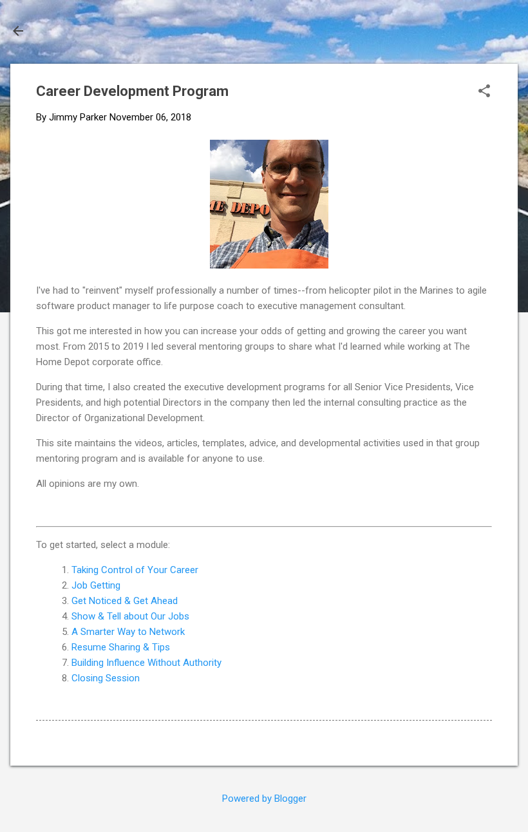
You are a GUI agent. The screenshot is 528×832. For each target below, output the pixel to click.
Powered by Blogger (264, 798)
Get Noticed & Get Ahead (124, 601)
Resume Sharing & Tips (120, 647)
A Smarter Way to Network (128, 632)
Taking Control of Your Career (134, 570)
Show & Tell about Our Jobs (130, 616)
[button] (484, 92)
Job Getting (95, 585)
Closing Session (105, 678)
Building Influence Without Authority (146, 662)
